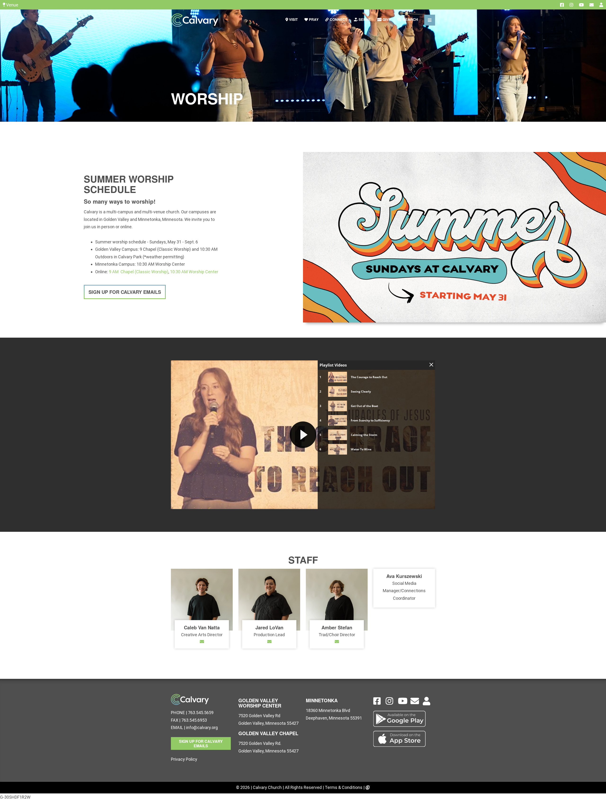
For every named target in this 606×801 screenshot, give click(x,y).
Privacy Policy (184, 759)
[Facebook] (562, 4)
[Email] (201, 641)
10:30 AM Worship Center (194, 271)
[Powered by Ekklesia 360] (367, 788)
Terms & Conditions (343, 787)
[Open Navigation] (429, 20)
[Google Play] (404, 719)
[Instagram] (571, 4)
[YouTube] (581, 4)
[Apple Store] (404, 739)
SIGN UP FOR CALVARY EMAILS (125, 291)
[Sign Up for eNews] (591, 4)
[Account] (601, 4)
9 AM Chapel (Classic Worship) (138, 271)
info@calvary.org (202, 727)
